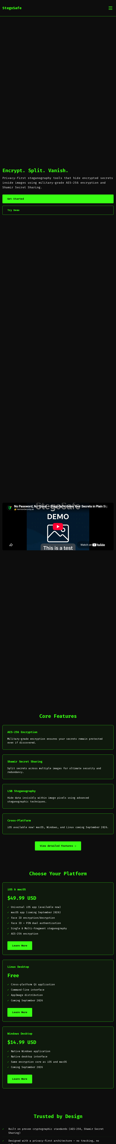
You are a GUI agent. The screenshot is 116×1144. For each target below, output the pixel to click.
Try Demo (13, 210)
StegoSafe (11, 8)
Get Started (15, 198)
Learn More (19, 945)
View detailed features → (58, 845)
